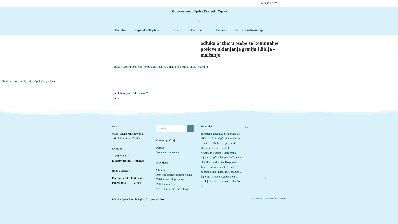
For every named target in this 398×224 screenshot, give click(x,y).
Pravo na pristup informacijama (174, 174)
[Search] (190, 128)
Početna (120, 30)
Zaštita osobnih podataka (170, 179)
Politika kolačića (165, 184)
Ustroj (174, 30)
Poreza (160, 147)
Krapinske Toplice (146, 30)
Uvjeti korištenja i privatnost (172, 188)
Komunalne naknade (167, 152)
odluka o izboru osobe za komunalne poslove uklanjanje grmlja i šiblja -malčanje (160, 66)
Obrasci (160, 169)
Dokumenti (197, 30)
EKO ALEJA (208, 138)
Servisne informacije (249, 30)
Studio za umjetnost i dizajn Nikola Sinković (273, 198)
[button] (267, 3)
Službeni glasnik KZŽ (224, 176)
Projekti (221, 30)
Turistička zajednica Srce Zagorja (219, 133)
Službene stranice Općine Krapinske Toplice (199, 11)
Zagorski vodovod (219, 181)
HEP (203, 181)
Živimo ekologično (222, 166)
